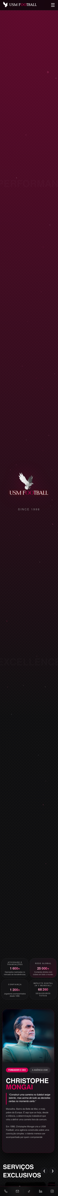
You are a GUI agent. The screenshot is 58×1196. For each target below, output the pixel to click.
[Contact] (17, 1191)
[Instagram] (52, 1191)
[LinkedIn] (40, 1191)
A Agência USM (40, 1070)
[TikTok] (29, 1191)
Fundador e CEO (17, 1070)
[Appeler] (6, 1191)
